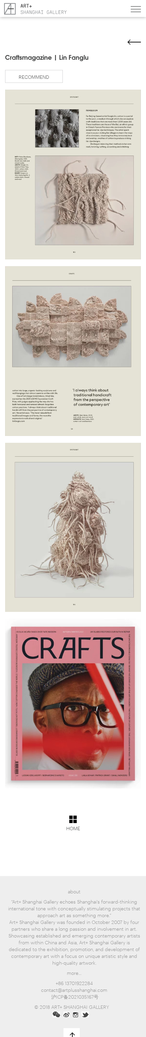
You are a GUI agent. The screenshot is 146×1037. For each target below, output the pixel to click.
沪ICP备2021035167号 (74, 996)
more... (74, 972)
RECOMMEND (34, 76)
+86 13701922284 (74, 983)
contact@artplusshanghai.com (74, 989)
